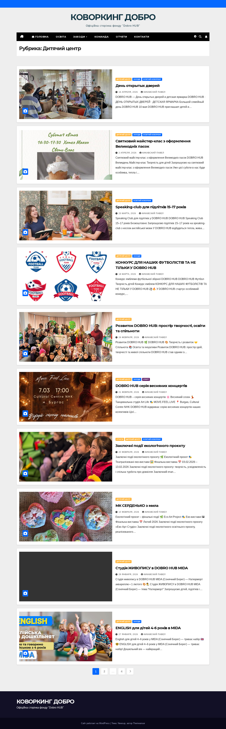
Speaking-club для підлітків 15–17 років (150, 207)
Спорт (146, 379)
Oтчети (121, 36)
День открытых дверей (137, 85)
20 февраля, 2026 (129, 452)
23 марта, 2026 (128, 213)
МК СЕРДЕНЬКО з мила (136, 505)
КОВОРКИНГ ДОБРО (113, 17)
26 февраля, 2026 (129, 337)
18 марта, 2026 (128, 274)
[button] (200, 36)
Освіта (61, 36)
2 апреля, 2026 (128, 153)
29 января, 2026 (129, 574)
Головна (41, 36)
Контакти (141, 36)
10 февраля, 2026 (129, 512)
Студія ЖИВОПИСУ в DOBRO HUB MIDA (151, 568)
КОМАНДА (101, 36)
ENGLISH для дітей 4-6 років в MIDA (148, 628)
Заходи (79, 36)
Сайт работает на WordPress (95, 723)
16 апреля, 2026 (128, 92)
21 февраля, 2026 (129, 392)
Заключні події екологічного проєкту (150, 445)
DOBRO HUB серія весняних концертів (151, 386)
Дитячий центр (123, 79)
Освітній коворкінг (152, 79)
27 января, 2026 (129, 634)
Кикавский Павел (154, 92)
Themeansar (139, 723)
